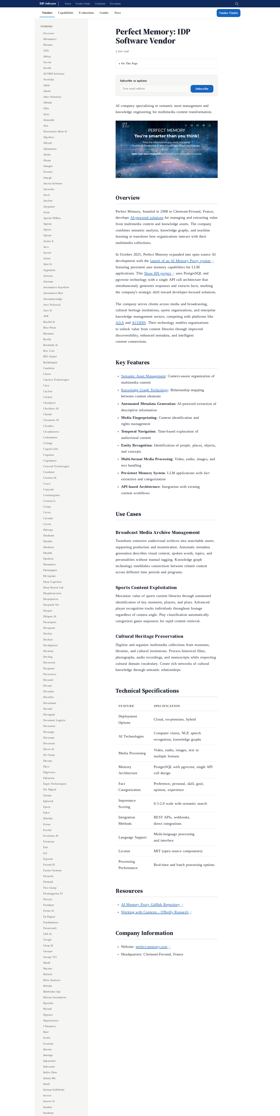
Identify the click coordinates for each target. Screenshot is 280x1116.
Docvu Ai (48, 749)
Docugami (49, 714)
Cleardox (48, 425)
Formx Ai (48, 910)
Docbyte (48, 639)
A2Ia (46, 50)
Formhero (48, 904)
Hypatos (48, 1014)
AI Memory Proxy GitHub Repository (150, 904)
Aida (46, 108)
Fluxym (47, 899)
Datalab (47, 552)
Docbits (47, 633)
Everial (47, 830)
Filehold (48, 881)
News (117, 12)
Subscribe (202, 88)
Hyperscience (51, 1020)
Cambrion (49, 368)
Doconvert (49, 662)
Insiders (47, 1107)
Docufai (47, 708)
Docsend (48, 679)
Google (47, 939)
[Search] (236, 3)
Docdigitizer (50, 645)
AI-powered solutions (147, 217)
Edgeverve (49, 772)
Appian (47, 223)
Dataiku (47, 541)
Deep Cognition (52, 581)
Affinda (47, 102)
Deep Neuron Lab (53, 587)
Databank (48, 535)
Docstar (47, 685)
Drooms (47, 760)
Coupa (47, 506)
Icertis (46, 1037)
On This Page (129, 63)
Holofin (47, 985)
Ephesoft (48, 801)
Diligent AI (49, 616)
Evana (46, 824)
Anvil (46, 194)
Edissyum (48, 778)
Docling (47, 656)
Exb (45, 847)
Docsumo (48, 691)
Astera (46, 258)
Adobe (47, 91)
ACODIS (139, 323)
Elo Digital (49, 789)
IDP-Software (48, 3)
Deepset (47, 610)
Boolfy (47, 339)
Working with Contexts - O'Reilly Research (154, 912)
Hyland (47, 1008)
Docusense (49, 725)
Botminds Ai (50, 345)
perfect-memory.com (151, 947)
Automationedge (53, 298)
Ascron (47, 252)
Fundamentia (50, 922)
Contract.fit (49, 477)
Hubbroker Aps (51, 991)
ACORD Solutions (54, 73)
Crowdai (48, 518)
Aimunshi (48, 119)
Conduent (49, 472)
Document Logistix (54, 720)
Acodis (47, 67)
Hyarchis (48, 1003)
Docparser (49, 668)
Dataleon (48, 558)
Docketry (48, 651)
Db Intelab (49, 575)
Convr (46, 483)
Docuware (49, 737)
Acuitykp (48, 79)
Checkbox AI (50, 408)
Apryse (47, 229)
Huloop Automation (54, 997)
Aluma (47, 160)
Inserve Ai (49, 1101)
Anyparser (49, 206)
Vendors (47, 12)
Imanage (48, 1055)
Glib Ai (47, 933)
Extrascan (49, 841)
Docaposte (49, 627)
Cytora (47, 524)
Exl (45, 852)
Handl (46, 962)
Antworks (48, 189)
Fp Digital (49, 916)
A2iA (120, 323)
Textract (47, 171)
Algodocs (48, 137)
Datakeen (48, 546)
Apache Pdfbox (52, 218)
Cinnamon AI (51, 419)
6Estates (48, 44)
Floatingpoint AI (53, 893)
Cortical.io (49, 500)
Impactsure (49, 1060)
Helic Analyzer (51, 979)
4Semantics (49, 39)
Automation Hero (53, 293)
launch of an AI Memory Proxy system (180, 261)
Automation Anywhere (56, 287)
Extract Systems (52, 870)
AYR (46, 316)
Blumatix (48, 333)
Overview (48, 33)
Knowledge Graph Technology (144, 390)
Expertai (48, 858)
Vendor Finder (82, 3)
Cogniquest (50, 460)
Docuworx (49, 743)
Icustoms (48, 1043)
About (68, 3)
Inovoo (47, 1095)
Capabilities (65, 12)
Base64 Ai (49, 321)
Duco (46, 766)
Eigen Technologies (54, 783)
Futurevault (50, 928)
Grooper (47, 951)
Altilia (47, 154)
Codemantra (50, 437)
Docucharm (49, 702)
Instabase (48, 1112)
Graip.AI (48, 945)
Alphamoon (50, 148)
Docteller (48, 697)
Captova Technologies (56, 379)
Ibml (46, 1031)
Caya (46, 385)
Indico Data (50, 1072)
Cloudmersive (51, 431)
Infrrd (46, 1083)
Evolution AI (50, 835)
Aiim (46, 114)
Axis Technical (51, 304)
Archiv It (48, 240)
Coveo (47, 512)
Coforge (47, 443)
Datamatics (49, 564)
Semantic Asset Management (143, 376)
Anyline (47, 200)
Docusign (48, 731)
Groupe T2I (50, 957)
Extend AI (49, 864)
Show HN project (157, 273)
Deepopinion (50, 598)
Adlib (46, 85)
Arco (46, 246)
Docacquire (49, 622)
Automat (48, 281)
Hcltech (47, 974)
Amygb (47, 177)
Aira (45, 125)
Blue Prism (49, 327)
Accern (47, 62)
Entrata (47, 795)
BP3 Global (50, 356)
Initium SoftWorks (53, 1089)
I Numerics (49, 1026)
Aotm (46, 212)
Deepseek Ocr (51, 604)
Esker (46, 812)
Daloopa (48, 529)
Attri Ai (47, 264)
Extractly (48, 876)
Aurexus (48, 275)
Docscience (49, 674)
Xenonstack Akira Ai (55, 131)
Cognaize (48, 454)
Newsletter (115, 3)
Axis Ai (47, 310)
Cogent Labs (50, 448)
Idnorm (47, 1049)
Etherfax (48, 818)
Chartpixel (49, 402)
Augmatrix (49, 269)
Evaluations (86, 12)
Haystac (47, 968)
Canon (47, 373)
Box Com (48, 350)
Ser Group (49, 754)
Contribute (100, 3)
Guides (104, 12)
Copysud (48, 489)
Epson (46, 806)
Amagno (48, 166)
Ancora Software (52, 183)
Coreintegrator (51, 495)
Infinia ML (49, 1078)
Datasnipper (50, 570)
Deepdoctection (52, 593)
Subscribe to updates (133, 80)
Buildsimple (50, 362)
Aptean (47, 235)
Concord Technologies (56, 466)
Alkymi (47, 142)
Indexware (49, 1066)
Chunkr (47, 414)
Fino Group (50, 887)
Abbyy (47, 56)
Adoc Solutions (52, 96)
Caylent (47, 391)
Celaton (47, 397)
